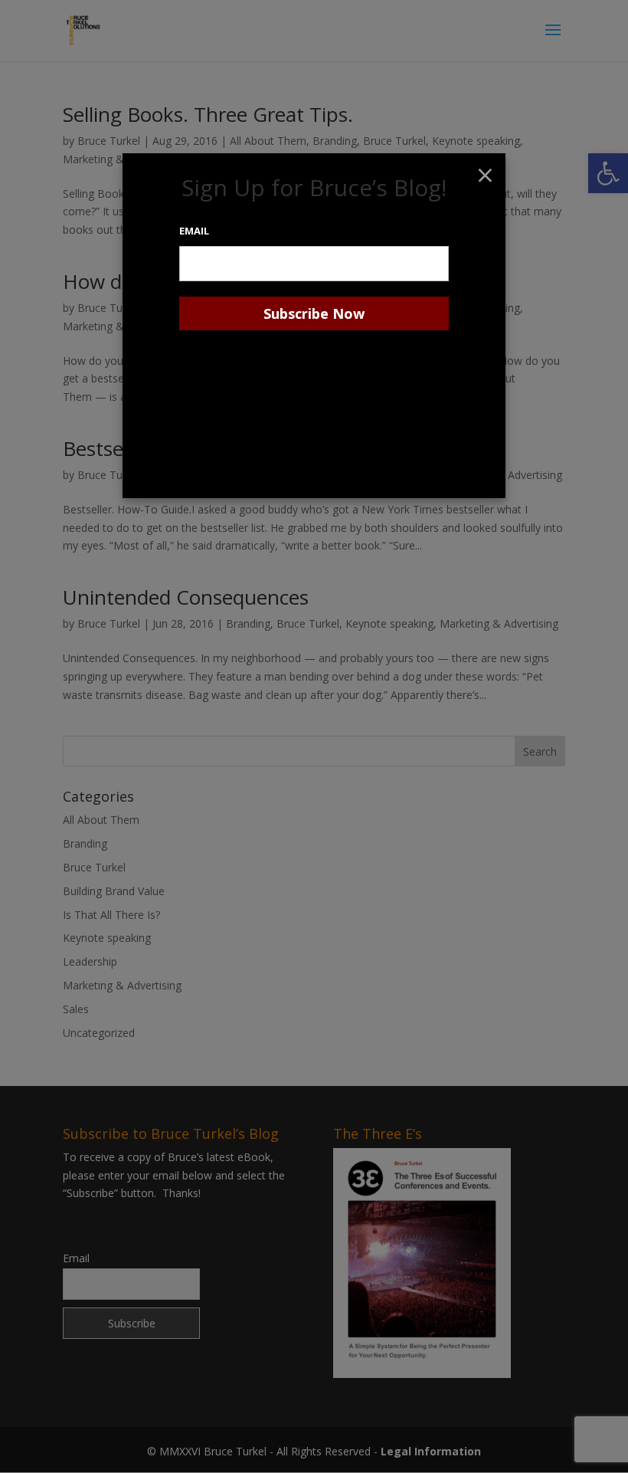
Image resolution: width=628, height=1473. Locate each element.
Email (194, 231)
